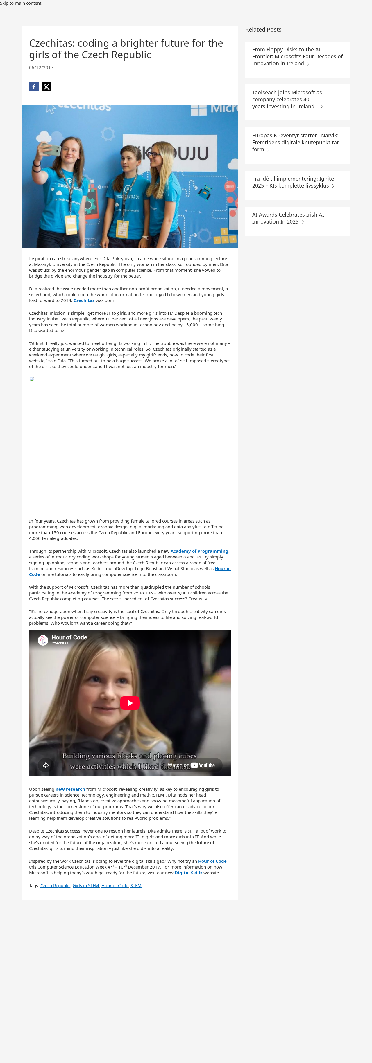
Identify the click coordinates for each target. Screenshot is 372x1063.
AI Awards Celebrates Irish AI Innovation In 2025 (288, 218)
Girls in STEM (86, 885)
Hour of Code (212, 861)
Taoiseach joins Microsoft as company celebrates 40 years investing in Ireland (287, 99)
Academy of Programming (199, 551)
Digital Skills (188, 872)
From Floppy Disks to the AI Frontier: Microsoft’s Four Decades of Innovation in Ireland (297, 56)
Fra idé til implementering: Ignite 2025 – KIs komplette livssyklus (293, 182)
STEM (136, 885)
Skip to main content (20, 3)
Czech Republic (55, 885)
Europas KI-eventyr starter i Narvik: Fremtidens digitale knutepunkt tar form (295, 142)
